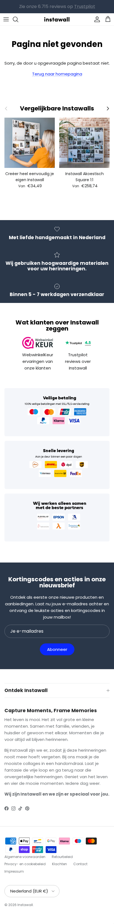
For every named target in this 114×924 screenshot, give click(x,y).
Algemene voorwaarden (24, 856)
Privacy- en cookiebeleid (25, 864)
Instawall (25, 904)
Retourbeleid (62, 856)
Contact (80, 864)
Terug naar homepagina (57, 74)
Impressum (14, 871)
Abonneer (57, 649)
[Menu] (6, 19)
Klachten (59, 864)
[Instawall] (57, 19)
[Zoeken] (18, 19)
